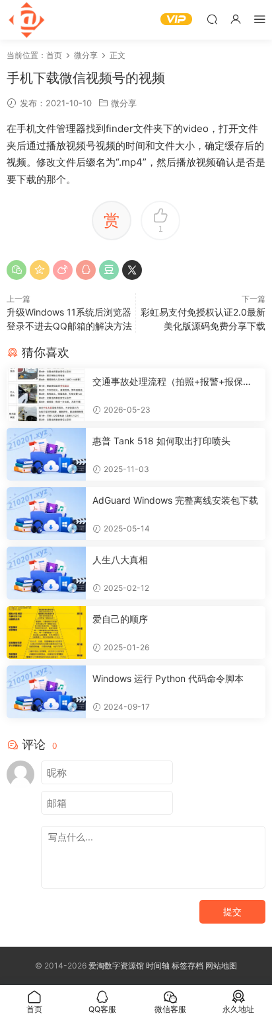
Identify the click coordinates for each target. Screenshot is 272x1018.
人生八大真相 (120, 559)
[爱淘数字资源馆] (26, 20)
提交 (232, 911)
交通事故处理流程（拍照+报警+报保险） (167, 382)
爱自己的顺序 (120, 619)
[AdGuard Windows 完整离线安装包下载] (46, 513)
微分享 (124, 103)
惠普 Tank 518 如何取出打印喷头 (161, 440)
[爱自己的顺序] (46, 632)
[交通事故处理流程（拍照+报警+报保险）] (46, 394)
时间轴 (158, 965)
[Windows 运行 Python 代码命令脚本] (46, 691)
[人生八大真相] (46, 573)
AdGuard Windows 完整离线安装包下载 (175, 500)
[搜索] (212, 19)
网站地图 (221, 965)
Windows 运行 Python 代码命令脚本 (168, 678)
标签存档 (187, 965)
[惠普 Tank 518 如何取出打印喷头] (46, 454)
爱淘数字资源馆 (116, 965)
